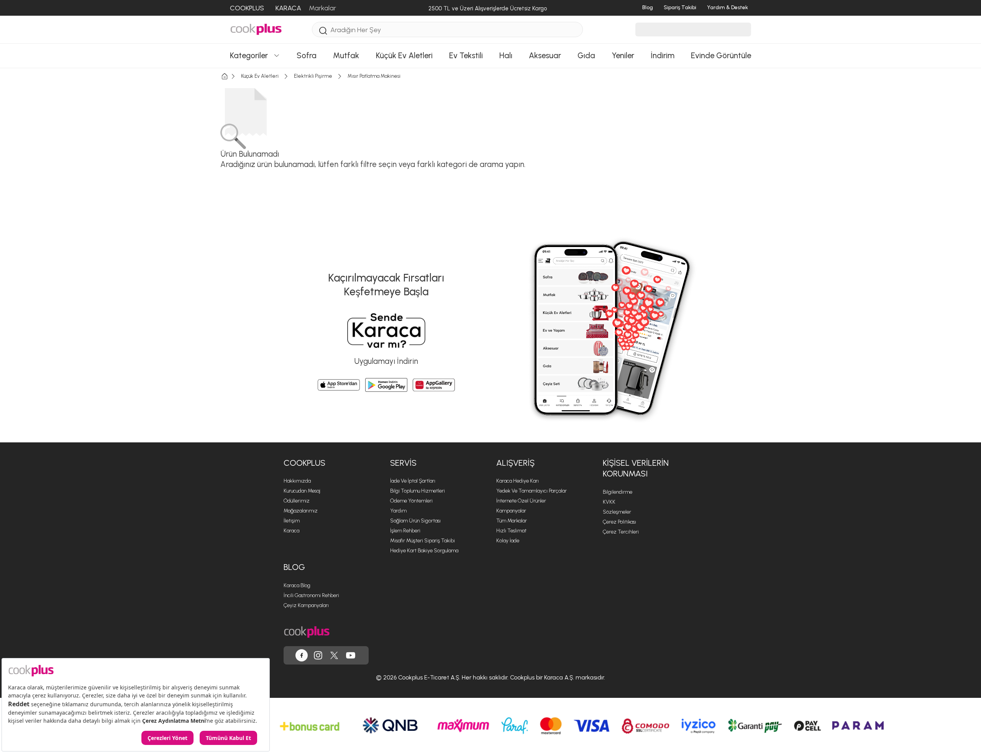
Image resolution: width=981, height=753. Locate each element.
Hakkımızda (297, 481)
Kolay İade (507, 540)
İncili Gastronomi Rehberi (311, 595)
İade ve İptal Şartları (412, 481)
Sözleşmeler (617, 512)
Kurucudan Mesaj (302, 491)
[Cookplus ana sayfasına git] (307, 632)
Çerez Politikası (619, 522)
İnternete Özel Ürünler (521, 501)
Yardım (398, 510)
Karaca (291, 530)
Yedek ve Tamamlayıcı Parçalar (531, 491)
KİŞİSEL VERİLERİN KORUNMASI (636, 468)
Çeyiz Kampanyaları (306, 605)
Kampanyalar (511, 510)
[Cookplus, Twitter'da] (334, 655)
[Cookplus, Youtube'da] (350, 655)
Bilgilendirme (617, 492)
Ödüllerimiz (297, 501)
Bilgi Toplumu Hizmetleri (417, 491)
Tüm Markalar (511, 520)
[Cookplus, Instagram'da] (318, 655)
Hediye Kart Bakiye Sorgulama (424, 550)
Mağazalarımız (301, 510)
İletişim (292, 520)
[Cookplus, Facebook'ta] (301, 655)
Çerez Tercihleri (621, 532)
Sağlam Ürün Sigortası (415, 520)
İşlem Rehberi (405, 530)
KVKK (609, 502)
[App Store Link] (339, 385)
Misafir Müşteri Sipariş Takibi (422, 540)
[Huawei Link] (434, 385)
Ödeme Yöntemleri (411, 501)
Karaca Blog (297, 585)
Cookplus (304, 463)
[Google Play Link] (386, 385)
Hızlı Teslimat (511, 530)
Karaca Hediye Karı (517, 481)
